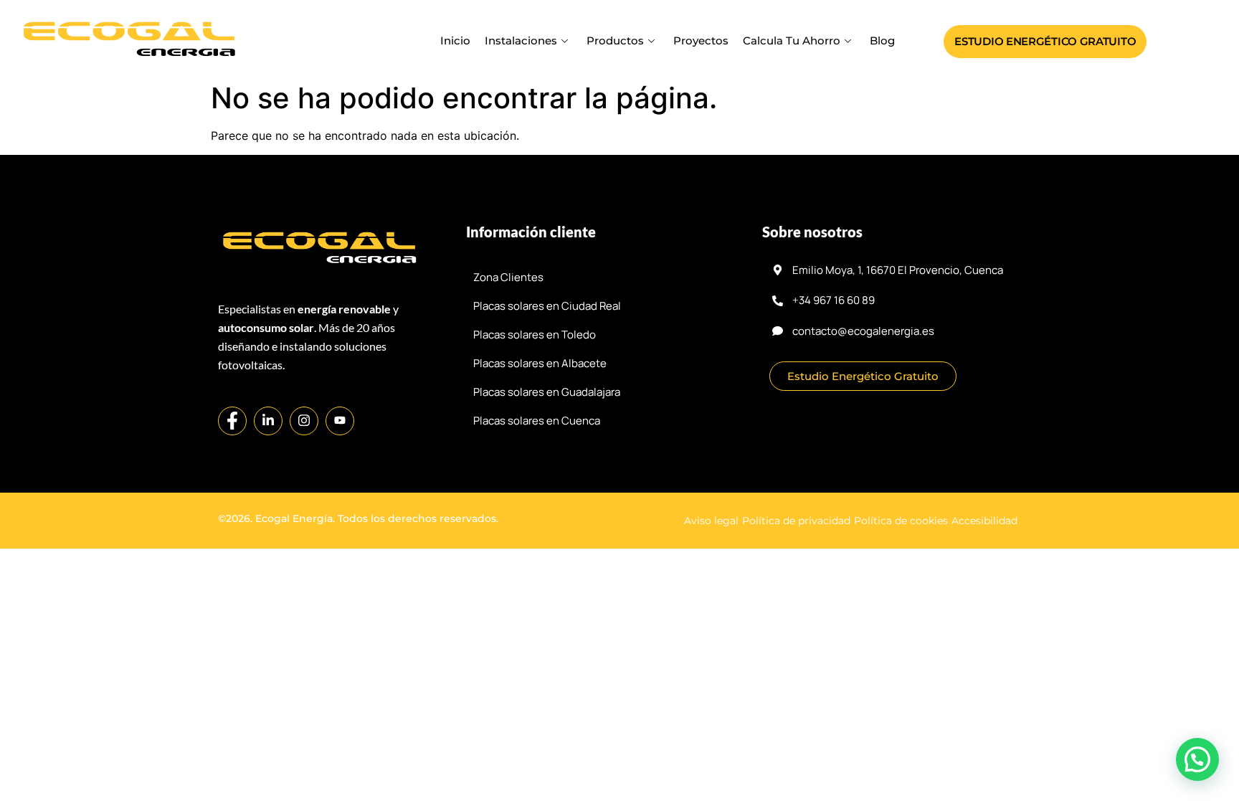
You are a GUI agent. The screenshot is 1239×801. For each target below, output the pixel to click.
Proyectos (700, 40)
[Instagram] (304, 421)
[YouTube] (340, 421)
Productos (615, 40)
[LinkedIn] (268, 421)
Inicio (455, 40)
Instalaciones (521, 40)
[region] (619, 750)
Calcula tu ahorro (791, 40)
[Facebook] (232, 421)
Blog (882, 40)
